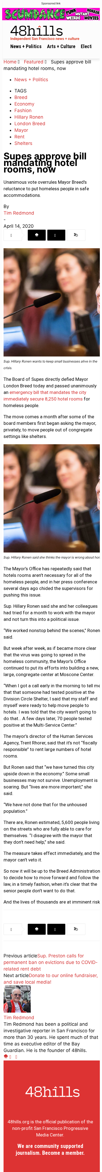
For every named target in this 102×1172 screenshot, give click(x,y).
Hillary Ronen (28, 117)
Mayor (21, 130)
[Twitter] (56, 235)
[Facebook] (37, 235)
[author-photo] (17, 1011)
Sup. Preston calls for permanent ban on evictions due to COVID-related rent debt (51, 962)
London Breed (29, 123)
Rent (19, 136)
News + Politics (31, 79)
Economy (24, 104)
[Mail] (13, 1057)
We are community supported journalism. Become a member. (50, 1149)
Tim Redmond (19, 213)
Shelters (23, 143)
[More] (76, 235)
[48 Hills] (52, 32)
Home (10, 62)
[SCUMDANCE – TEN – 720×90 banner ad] (51, 14)
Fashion (23, 110)
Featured (34, 62)
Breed (20, 97)
